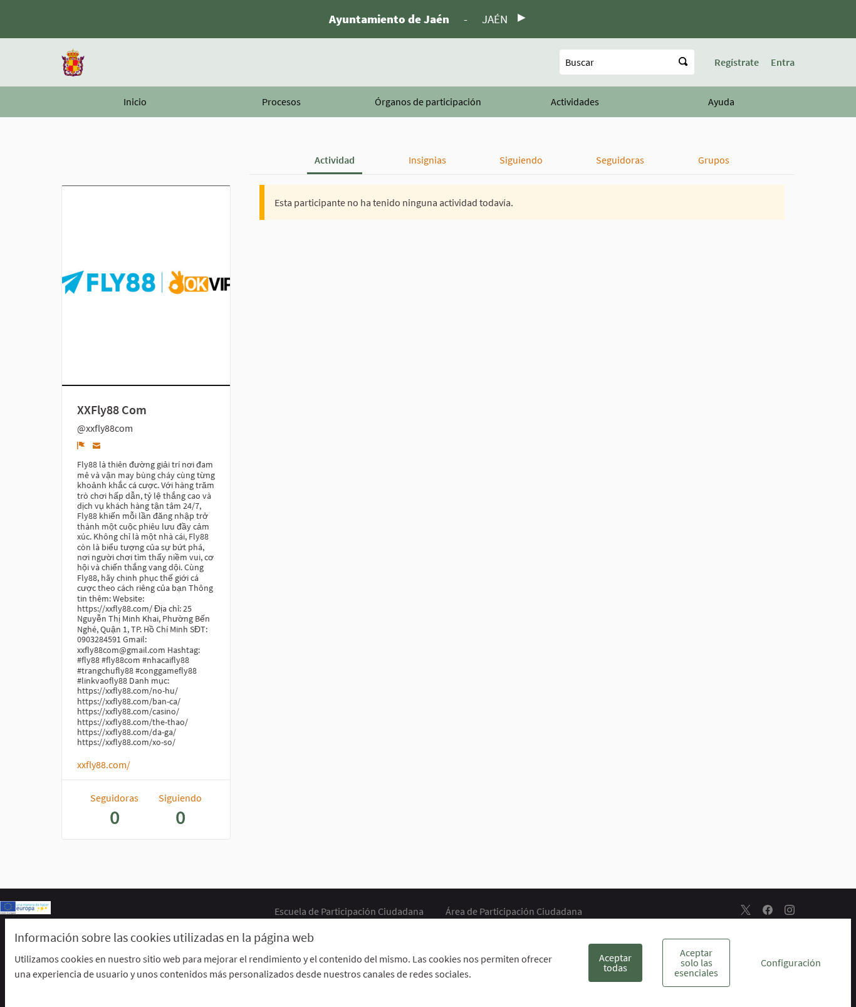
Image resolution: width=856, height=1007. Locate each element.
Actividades (575, 101)
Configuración (791, 962)
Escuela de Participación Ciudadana (349, 911)
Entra (783, 62)
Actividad (335, 160)
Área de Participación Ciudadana (514, 911)
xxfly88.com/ (103, 764)
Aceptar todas (615, 962)
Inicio (135, 101)
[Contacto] (97, 444)
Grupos (713, 160)
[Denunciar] (81, 445)
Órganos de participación (428, 101)
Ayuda (721, 101)
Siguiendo (521, 160)
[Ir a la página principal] (73, 62)
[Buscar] (683, 62)
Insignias (427, 160)
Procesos (281, 101)
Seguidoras (620, 160)
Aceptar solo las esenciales (696, 962)
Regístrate (736, 62)
